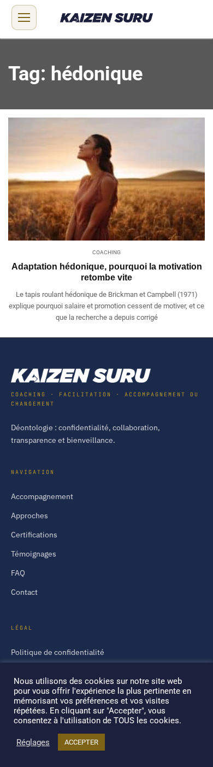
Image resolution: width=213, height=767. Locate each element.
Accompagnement (42, 496)
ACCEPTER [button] (81, 742)
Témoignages (33, 554)
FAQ (18, 573)
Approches (29, 515)
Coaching (106, 252)
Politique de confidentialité (57, 652)
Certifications (34, 535)
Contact (24, 592)
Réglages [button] (33, 742)
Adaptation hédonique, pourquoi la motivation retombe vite (106, 272)
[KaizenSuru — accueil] (106, 375)
